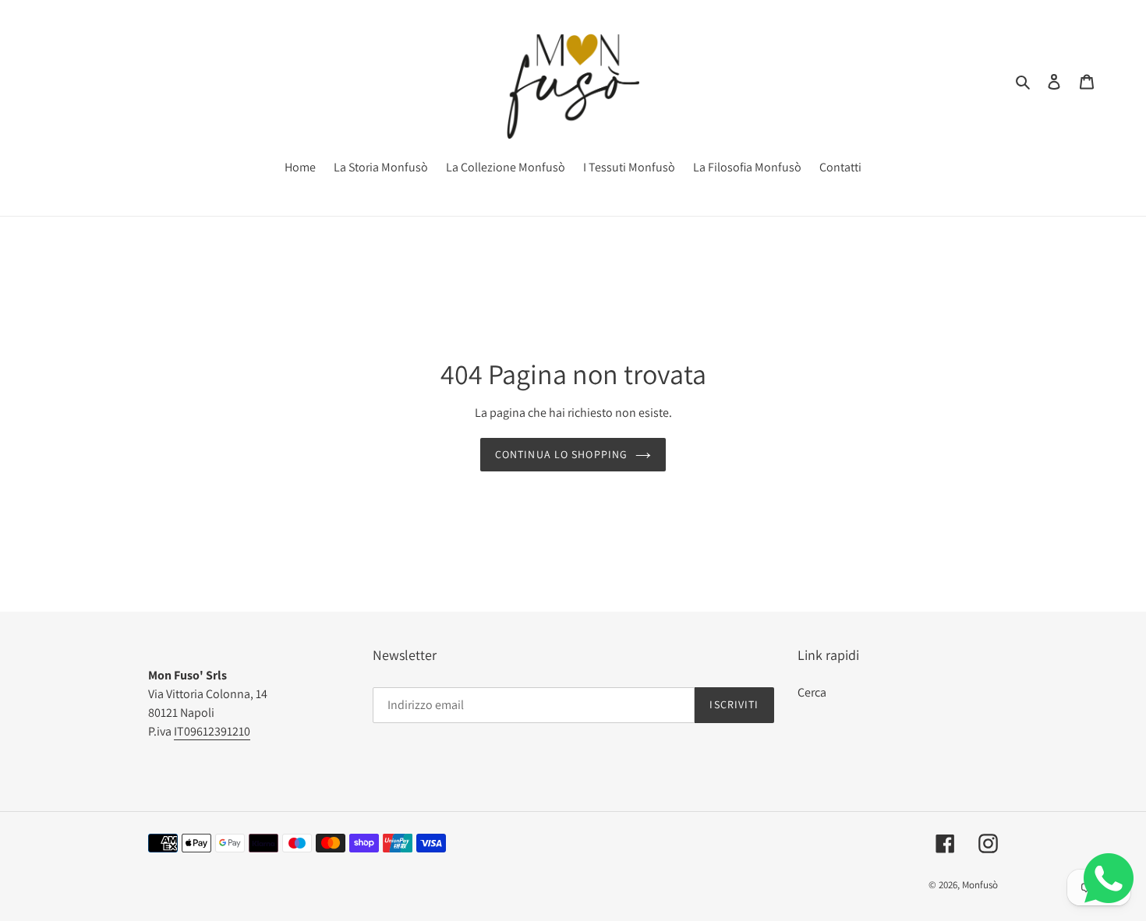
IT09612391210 (212, 731)
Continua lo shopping (561, 454)
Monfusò (980, 884)
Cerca (812, 692)
